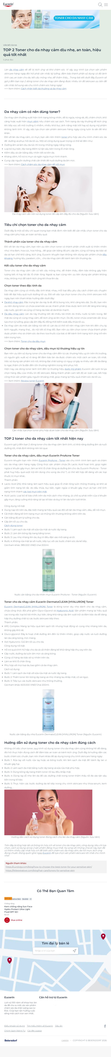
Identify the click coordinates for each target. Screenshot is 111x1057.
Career (65, 1041)
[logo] (8, 5)
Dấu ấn (58, 1026)
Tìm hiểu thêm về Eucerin (40, 1026)
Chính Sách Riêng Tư (14, 1030)
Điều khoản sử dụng (14, 1026)
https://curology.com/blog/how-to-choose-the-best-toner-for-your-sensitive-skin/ (49, 867)
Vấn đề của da (10, 45)
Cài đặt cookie (34, 1030)
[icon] (74, 951)
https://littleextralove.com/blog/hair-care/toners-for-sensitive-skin (40, 870)
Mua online (16, 920)
